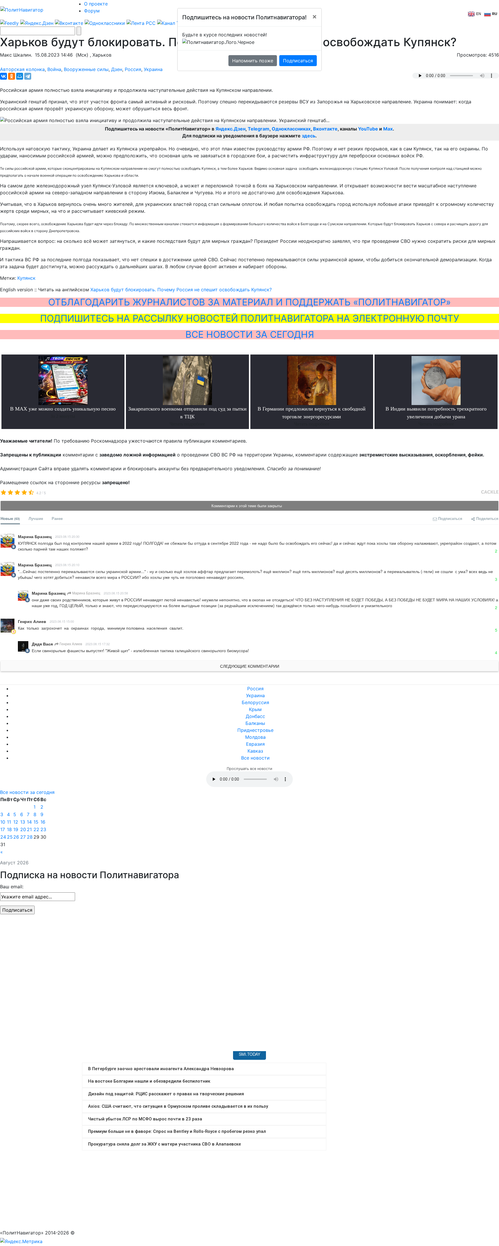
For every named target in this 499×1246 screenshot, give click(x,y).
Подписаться (298, 61)
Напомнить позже (252, 61)
